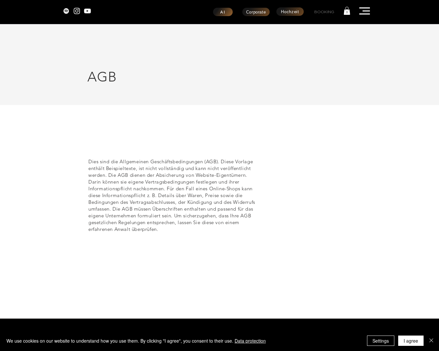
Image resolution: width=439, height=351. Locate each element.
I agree (411, 340)
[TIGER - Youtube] (87, 11)
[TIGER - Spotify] (66, 11)
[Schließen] (431, 341)
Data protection (250, 340)
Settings (380, 340)
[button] (347, 11)
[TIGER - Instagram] (77, 11)
